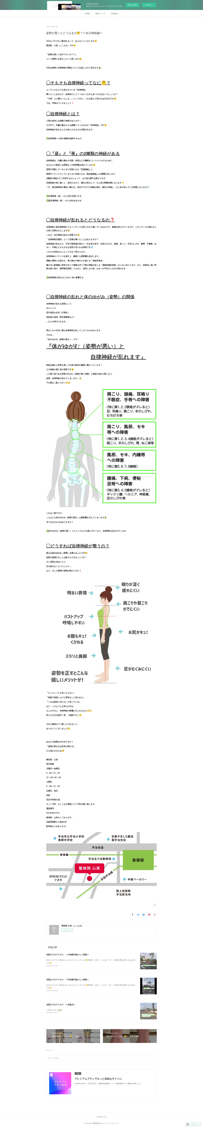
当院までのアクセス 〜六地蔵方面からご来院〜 (67, 954)
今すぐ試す (132, 4)
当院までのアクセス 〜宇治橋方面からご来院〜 (67, 979)
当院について (100, 13)
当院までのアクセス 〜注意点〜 (60, 1004)
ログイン (149, 5)
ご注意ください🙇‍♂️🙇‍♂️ (54, 1010)
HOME (87, 13)
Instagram (114, 13)
